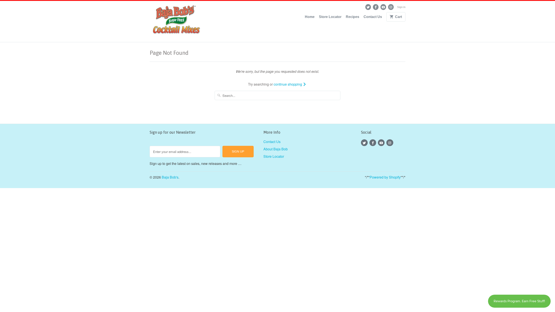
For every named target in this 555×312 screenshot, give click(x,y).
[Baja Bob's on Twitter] (368, 7)
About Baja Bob (275, 148)
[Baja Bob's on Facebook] (376, 7)
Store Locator (330, 17)
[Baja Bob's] (176, 21)
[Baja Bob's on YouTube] (383, 7)
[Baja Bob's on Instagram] (391, 7)
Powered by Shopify (385, 177)
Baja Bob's (170, 177)
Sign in (401, 7)
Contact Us (373, 17)
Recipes (352, 17)
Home (310, 17)
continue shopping (288, 84)
